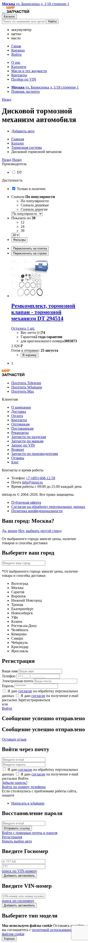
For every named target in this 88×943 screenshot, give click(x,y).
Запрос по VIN (23, 445)
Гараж (16, 46)
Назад (6, 99)
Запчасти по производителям (34, 454)
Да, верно (9, 531)
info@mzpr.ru (32, 482)
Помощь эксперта (25, 91)
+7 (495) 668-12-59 (40, 478)
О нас (15, 62)
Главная (17, 139)
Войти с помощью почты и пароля (29, 833)
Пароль (8, 686)
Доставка (18, 412)
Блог (15, 462)
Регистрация (12, 837)
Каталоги (18, 67)
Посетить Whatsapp (26, 387)
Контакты (19, 75)
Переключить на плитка (30, 248)
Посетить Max (22, 391)
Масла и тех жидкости (29, 71)
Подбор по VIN (23, 79)
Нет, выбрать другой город (39, 531)
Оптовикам (20, 424)
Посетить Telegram (26, 383)
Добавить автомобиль (19, 875)
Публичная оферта (26, 502)
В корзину (30, 355)
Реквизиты (20, 433)
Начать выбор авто (17, 841)
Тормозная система (26, 147)
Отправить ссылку (17, 828)
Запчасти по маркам (27, 441)
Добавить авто (22, 131)
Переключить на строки (30, 253)
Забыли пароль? (14, 783)
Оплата (17, 416)
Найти (52, 21)
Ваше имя (10, 671)
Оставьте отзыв (14, 739)
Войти (16, 54)
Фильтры (19, 240)
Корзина (18, 50)
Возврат (17, 449)
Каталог (9, 16)
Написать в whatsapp (27, 803)
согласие (25, 691)
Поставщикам (22, 428)
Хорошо (9, 938)
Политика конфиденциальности (37, 511)
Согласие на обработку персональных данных (48, 507)
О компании (21, 407)
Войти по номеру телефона (24, 787)
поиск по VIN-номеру (19, 871)
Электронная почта (17, 681)
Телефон (8, 676)
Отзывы (17, 458)
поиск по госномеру (18, 901)
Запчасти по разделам (28, 437)
